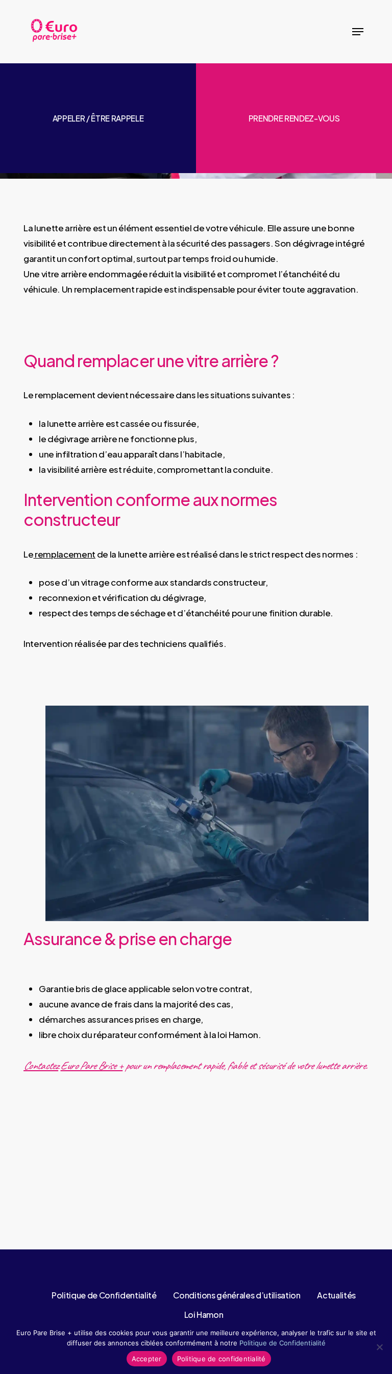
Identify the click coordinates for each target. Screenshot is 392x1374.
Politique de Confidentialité (104, 1295)
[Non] (379, 1347)
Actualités (336, 1295)
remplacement (64, 554)
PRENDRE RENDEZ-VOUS (294, 118)
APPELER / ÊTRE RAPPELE (98, 118)
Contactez (40, 1065)
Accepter (147, 1359)
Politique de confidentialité (221, 1359)
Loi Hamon (204, 1314)
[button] (357, 32)
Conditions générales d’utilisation (236, 1295)
